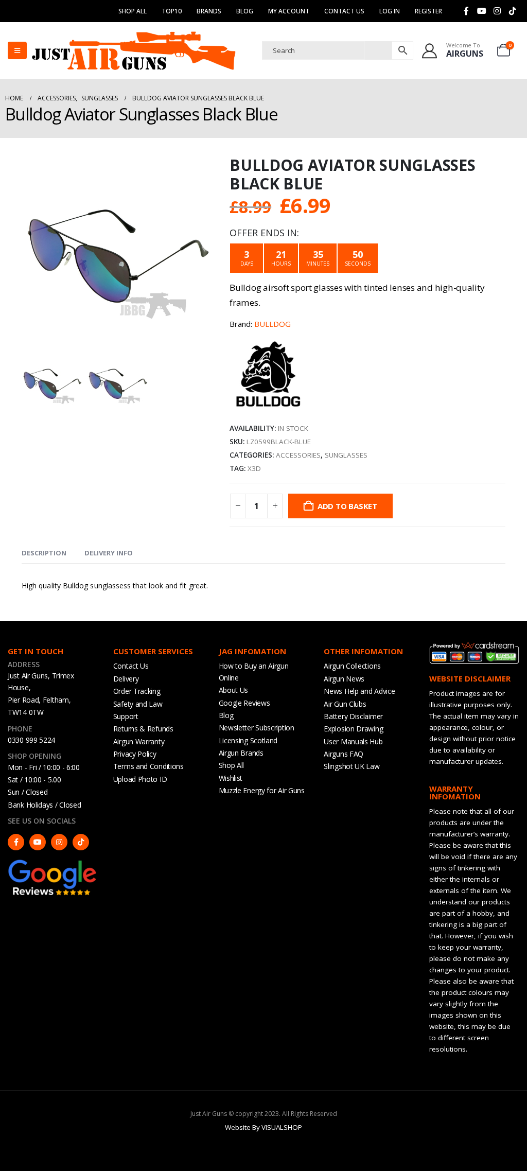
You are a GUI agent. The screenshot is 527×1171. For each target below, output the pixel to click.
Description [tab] (44, 552)
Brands (209, 11)
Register (428, 11)
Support (125, 716)
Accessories (298, 455)
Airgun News (344, 679)
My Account (288, 11)
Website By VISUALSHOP (263, 1127)
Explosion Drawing (353, 728)
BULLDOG (272, 324)
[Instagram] (497, 11)
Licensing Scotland (248, 740)
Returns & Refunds (143, 728)
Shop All (132, 11)
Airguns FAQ (343, 754)
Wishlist (231, 778)
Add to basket (347, 506)
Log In (389, 11)
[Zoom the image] (53, 863)
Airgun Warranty (139, 741)
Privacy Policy (134, 754)
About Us (234, 690)
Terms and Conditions (148, 766)
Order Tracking (137, 691)
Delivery (126, 679)
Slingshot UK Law (351, 766)
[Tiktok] (512, 11)
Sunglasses (346, 455)
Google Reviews (244, 703)
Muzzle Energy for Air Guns (262, 790)
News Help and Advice (359, 691)
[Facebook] (466, 11)
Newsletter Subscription (256, 727)
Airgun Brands (241, 753)
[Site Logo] (134, 50)
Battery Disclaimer (353, 716)
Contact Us (344, 11)
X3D (254, 468)
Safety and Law (138, 704)
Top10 (172, 11)
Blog (244, 11)
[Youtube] (482, 11)
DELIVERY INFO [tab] (108, 552)
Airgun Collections (352, 666)
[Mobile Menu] (17, 50)
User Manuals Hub (353, 741)
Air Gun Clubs (345, 704)
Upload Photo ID (140, 779)
